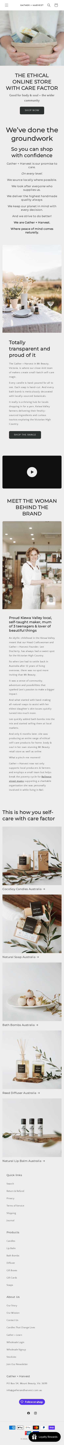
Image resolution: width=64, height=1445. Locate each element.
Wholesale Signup (16, 1349)
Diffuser (11, 1263)
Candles (11, 1241)
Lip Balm (11, 1248)
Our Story (12, 1305)
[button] (6, 5)
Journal (10, 1220)
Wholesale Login (15, 1342)
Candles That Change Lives (21, 1327)
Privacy (10, 1198)
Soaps (10, 1285)
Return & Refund (15, 1191)
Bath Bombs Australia (18, 1025)
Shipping (11, 1213)
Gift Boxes (12, 1270)
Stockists (11, 1357)
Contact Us (12, 1320)
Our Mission (13, 1313)
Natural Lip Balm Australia (22, 1161)
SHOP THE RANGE (25, 434)
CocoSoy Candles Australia (22, 889)
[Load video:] (32, 472)
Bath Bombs (13, 1255)
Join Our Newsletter (17, 1364)
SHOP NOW (32, 110)
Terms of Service (15, 1205)
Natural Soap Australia (18, 957)
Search (10, 1184)
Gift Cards (12, 1278)
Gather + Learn (14, 1335)
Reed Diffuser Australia (19, 1093)
